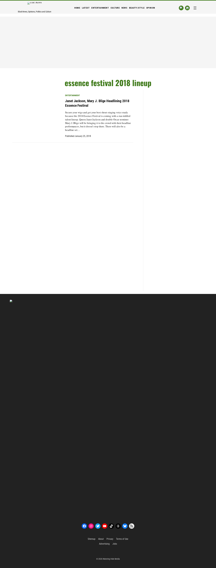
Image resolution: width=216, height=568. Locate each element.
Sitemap (91, 539)
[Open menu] (195, 8)
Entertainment (72, 95)
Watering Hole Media (111, 559)
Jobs (114, 543)
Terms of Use (122, 539)
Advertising (104, 543)
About (101, 539)
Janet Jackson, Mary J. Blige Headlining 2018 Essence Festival (97, 103)
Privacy (110, 539)
